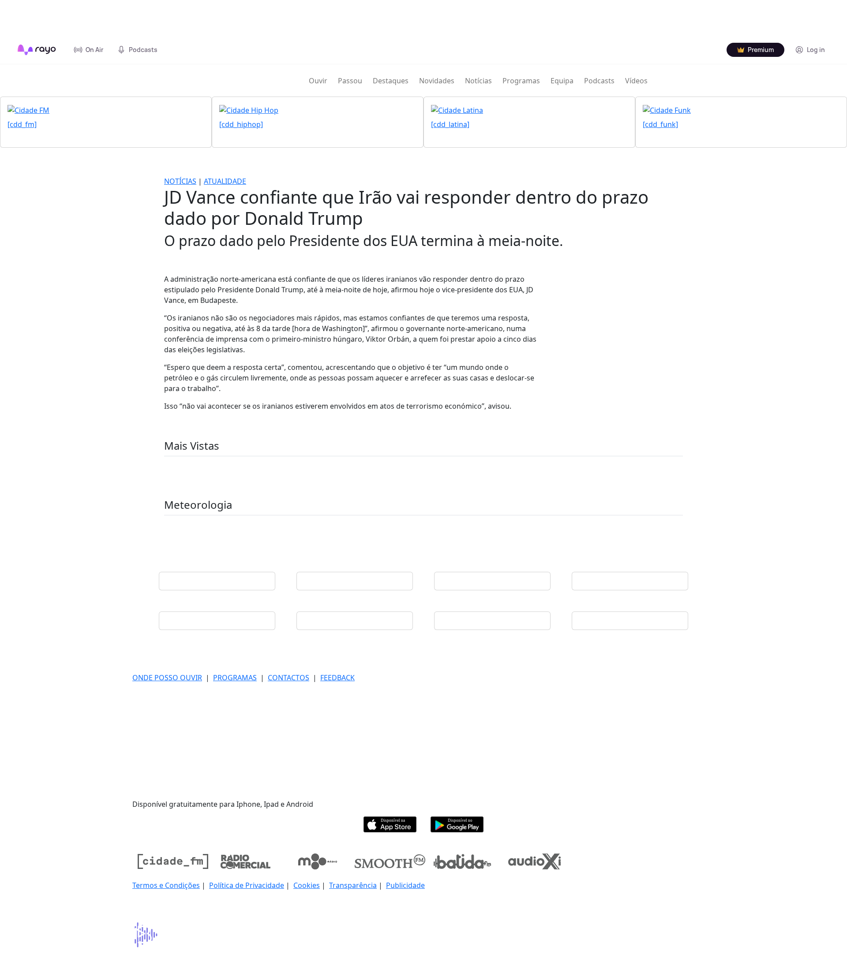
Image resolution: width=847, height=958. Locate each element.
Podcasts (599, 81)
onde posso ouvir (167, 677)
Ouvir (318, 81)
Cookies (306, 885)
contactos (288, 677)
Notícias (478, 81)
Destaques (391, 81)
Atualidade (225, 181)
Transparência (353, 885)
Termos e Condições (166, 885)
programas (235, 677)
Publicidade (405, 885)
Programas (521, 81)
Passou (350, 81)
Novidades (436, 81)
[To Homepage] (37, 49)
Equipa (562, 81)
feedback (337, 677)
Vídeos (636, 81)
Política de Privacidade (246, 885)
